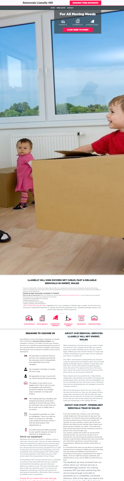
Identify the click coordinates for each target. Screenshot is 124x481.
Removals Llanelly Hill (38, 2)
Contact (70, 8)
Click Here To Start (78, 30)
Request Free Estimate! (85, 3)
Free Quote (61, 8)
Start (53, 8)
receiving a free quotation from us (71, 295)
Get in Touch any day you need (35, 305)
